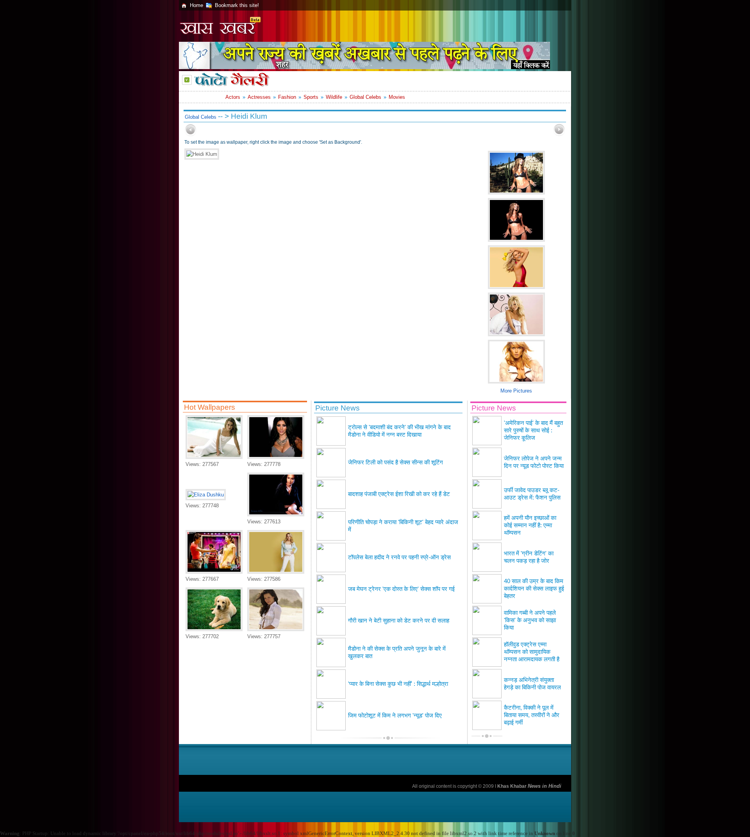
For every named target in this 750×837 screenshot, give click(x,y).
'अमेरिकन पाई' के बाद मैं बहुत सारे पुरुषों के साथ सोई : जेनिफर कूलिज (533, 430)
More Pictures (516, 391)
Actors (232, 97)
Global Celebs (365, 97)
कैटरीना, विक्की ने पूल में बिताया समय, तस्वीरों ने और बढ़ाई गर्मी (531, 715)
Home (196, 5)
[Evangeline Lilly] (275, 629)
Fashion (287, 97)
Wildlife (334, 97)
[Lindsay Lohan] (275, 572)
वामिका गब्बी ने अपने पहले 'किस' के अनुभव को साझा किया (530, 620)
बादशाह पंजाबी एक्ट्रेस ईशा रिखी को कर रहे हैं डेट (399, 494)
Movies (397, 97)
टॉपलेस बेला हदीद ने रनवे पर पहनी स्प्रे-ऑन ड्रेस (399, 557)
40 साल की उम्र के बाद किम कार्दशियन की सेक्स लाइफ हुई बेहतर (534, 588)
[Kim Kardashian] (275, 457)
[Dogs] (214, 629)
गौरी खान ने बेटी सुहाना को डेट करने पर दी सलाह (398, 620)
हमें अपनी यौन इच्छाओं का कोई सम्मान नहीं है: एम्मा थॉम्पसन (530, 525)
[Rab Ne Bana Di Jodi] (214, 572)
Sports (311, 97)
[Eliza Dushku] (206, 495)
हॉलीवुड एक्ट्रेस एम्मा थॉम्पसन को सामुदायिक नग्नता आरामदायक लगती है (531, 651)
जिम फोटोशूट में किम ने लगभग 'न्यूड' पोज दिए (395, 715)
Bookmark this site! (237, 5)
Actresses (259, 97)
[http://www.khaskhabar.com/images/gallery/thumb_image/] (190, 134)
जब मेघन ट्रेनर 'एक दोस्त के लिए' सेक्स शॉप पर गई (401, 589)
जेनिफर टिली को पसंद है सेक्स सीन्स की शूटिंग (395, 462)
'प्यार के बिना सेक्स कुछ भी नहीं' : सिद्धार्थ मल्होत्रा (398, 684)
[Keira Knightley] (214, 457)
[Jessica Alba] (275, 515)
